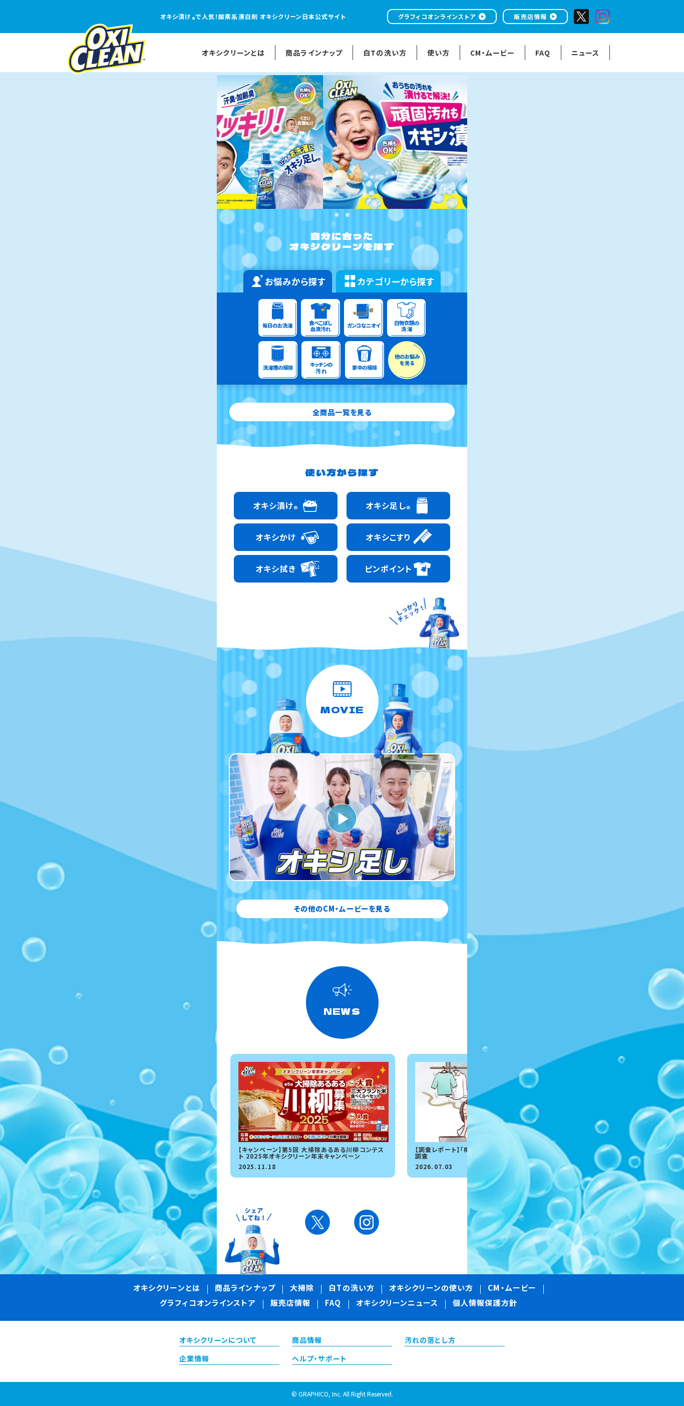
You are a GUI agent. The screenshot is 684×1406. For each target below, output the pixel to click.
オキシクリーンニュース (397, 1304)
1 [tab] (336, 215)
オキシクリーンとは (166, 1289)
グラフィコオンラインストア (437, 16)
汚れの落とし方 (430, 1341)
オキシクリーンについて (217, 1341)
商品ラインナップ (245, 1289)
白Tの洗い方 (351, 1289)
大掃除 (302, 1289)
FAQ (333, 1304)
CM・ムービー (512, 1289)
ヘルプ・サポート (319, 1359)
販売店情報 (530, 16)
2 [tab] (348, 215)
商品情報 (307, 1341)
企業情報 (194, 1359)
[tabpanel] (342, 142)
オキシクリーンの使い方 (431, 1289)
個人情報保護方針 (485, 1304)
